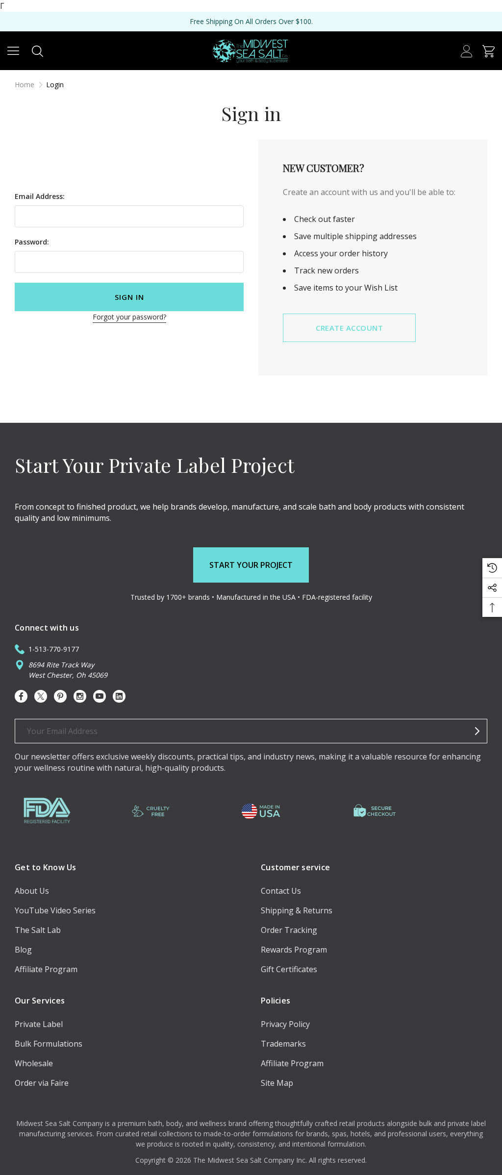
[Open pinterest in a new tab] (60, 696)
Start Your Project (251, 565)
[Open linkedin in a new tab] (119, 696)
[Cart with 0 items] (488, 50)
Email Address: (40, 196)
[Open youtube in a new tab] (99, 696)
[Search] (37, 50)
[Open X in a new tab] (40, 696)
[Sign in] (466, 50)
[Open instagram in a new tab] (80, 696)
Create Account (349, 328)
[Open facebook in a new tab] (21, 696)
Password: (32, 241)
